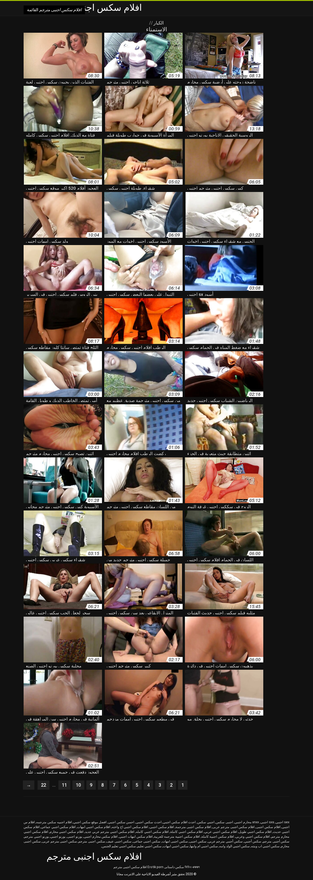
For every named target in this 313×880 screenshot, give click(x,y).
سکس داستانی (174, 867)
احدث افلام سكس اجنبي (179, 822)
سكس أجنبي (252, 841)
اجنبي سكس (205, 822)
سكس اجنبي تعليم (149, 846)
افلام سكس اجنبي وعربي (253, 836)
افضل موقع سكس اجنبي (90, 822)
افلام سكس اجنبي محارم (67, 832)
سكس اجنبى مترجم (91, 841)
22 (43, 785)
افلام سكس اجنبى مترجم (130, 867)
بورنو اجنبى (74, 836)
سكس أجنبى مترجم (276, 841)
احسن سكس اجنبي (121, 822)
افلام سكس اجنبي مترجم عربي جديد (109, 832)
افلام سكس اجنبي (162, 827)
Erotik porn (155, 867)
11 (64, 785)
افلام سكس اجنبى (268, 827)
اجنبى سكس (224, 822)
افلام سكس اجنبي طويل (255, 832)
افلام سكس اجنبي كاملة (186, 832)
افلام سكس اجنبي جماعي (58, 827)
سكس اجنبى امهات (175, 841)
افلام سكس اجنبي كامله (152, 832)
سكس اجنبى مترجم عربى (59, 841)
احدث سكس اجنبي (148, 822)
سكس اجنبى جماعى (146, 841)
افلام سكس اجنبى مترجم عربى (233, 827)
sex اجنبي (282, 822)
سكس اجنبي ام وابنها (204, 846)
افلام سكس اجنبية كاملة (217, 836)
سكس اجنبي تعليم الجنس (119, 846)
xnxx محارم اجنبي (247, 822)
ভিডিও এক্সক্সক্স (192, 867)
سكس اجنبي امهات (176, 846)
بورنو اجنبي (58, 836)
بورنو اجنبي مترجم (36, 836)
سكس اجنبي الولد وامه (234, 846)
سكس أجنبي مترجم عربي (225, 841)
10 (78, 785)
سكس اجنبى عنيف (119, 841)
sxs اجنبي (267, 822)
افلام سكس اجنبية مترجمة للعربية (177, 836)
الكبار (158, 23)
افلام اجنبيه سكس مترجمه (54, 822)
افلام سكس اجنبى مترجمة (193, 827)
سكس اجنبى (197, 841)
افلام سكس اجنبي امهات (93, 827)
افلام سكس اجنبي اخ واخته (130, 827)
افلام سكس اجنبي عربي (220, 832)
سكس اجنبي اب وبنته (265, 846)
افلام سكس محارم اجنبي (101, 836)
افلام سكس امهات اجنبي (135, 836)
